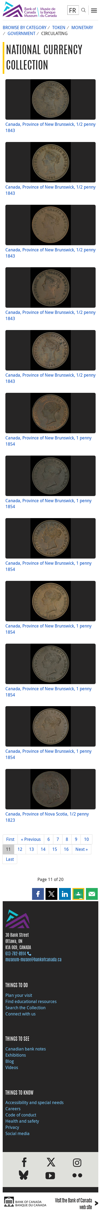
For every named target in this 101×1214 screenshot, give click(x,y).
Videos (11, 1067)
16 (66, 849)
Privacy (12, 1127)
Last (10, 859)
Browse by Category (24, 27)
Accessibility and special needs (34, 1102)
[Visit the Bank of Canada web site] (25, 1201)
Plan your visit (18, 995)
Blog (9, 1061)
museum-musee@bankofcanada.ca (33, 960)
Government (21, 33)
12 (20, 849)
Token (58, 27)
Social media (17, 1133)
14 (43, 849)
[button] (38, 894)
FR (72, 10)
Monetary (82, 27)
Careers (12, 1109)
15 (54, 849)
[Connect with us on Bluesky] (23, 1176)
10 (86, 839)
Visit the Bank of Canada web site (76, 1204)
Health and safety (22, 1121)
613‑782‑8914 (15, 954)
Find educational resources (31, 1001)
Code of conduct (20, 1115)
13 (31, 849)
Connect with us (20, 1014)
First (10, 839)
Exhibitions (15, 1055)
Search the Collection (25, 1008)
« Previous (31, 839)
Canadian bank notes (25, 1049)
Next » (81, 849)
